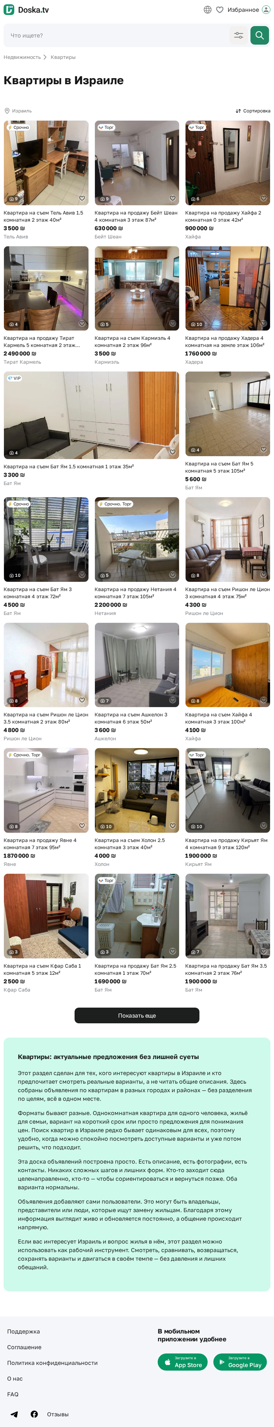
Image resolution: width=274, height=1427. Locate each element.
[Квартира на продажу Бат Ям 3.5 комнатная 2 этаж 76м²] (227, 933)
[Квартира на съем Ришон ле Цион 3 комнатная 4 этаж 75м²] (227, 557)
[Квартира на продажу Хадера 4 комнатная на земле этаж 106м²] (227, 306)
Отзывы (58, 1414)
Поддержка (23, 1331)
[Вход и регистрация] (266, 9)
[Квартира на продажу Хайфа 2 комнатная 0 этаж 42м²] (227, 180)
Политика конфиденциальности (52, 1362)
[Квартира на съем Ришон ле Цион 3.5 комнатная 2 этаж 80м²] (46, 682)
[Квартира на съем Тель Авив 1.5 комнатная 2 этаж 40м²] (46, 180)
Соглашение (24, 1347)
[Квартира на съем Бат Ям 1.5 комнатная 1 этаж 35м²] (91, 429)
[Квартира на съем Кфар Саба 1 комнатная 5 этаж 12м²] (46, 933)
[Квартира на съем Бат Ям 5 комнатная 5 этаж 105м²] (227, 431)
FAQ (13, 1394)
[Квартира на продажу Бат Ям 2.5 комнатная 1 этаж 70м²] (137, 933)
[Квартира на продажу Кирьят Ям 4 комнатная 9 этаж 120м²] (227, 808)
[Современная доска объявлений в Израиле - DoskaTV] (26, 9)
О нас (15, 1378)
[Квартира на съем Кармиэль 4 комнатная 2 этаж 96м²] (137, 306)
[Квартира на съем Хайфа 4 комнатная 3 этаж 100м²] (227, 682)
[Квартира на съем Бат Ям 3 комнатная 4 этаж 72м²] (46, 557)
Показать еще (137, 1015)
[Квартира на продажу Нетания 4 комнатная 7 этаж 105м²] (137, 557)
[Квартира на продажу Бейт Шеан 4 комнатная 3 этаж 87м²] (137, 180)
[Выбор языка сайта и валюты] (207, 9)
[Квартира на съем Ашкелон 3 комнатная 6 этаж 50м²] (137, 682)
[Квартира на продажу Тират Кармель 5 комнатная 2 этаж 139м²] (46, 306)
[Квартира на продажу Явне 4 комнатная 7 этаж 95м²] (46, 808)
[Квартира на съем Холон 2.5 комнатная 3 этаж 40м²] (137, 808)
